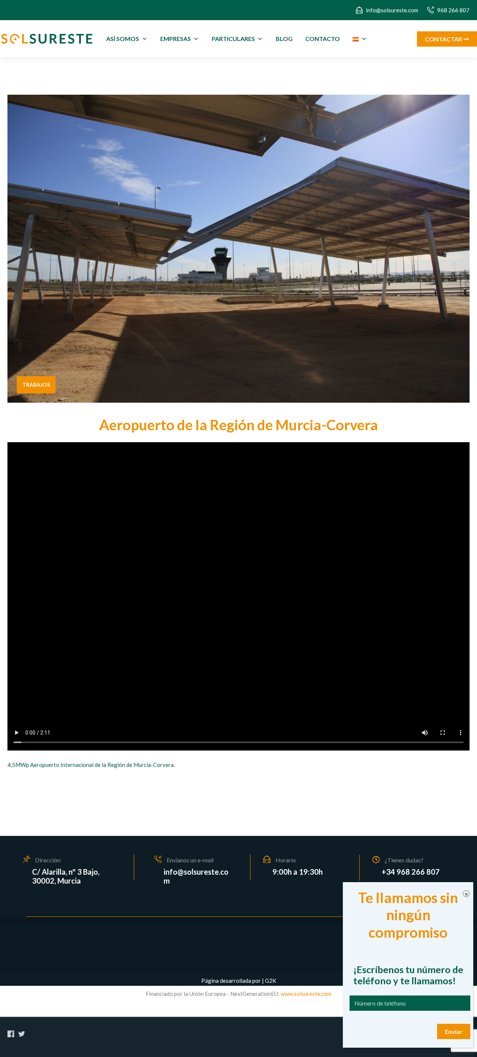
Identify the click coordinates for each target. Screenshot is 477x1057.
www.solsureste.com (305, 993)
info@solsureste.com (392, 10)
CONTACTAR (444, 39)
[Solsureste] (46, 39)
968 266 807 (453, 10)
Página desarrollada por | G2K (238, 980)
